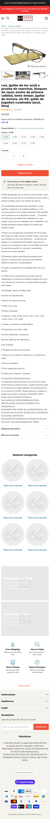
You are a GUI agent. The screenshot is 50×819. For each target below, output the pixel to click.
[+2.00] (5, 146)
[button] (8, 75)
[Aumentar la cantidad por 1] (23, 156)
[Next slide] (47, 75)
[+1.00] (32, 140)
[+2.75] (23, 146)
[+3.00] (32, 146)
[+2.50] (14, 146)
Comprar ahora (25, 173)
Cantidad (4, 151)
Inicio (3, 26)
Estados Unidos (24, 772)
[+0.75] (23, 140)
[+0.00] (5, 140)
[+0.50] (14, 140)
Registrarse (41, 726)
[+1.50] (41, 140)
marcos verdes (14, 26)
